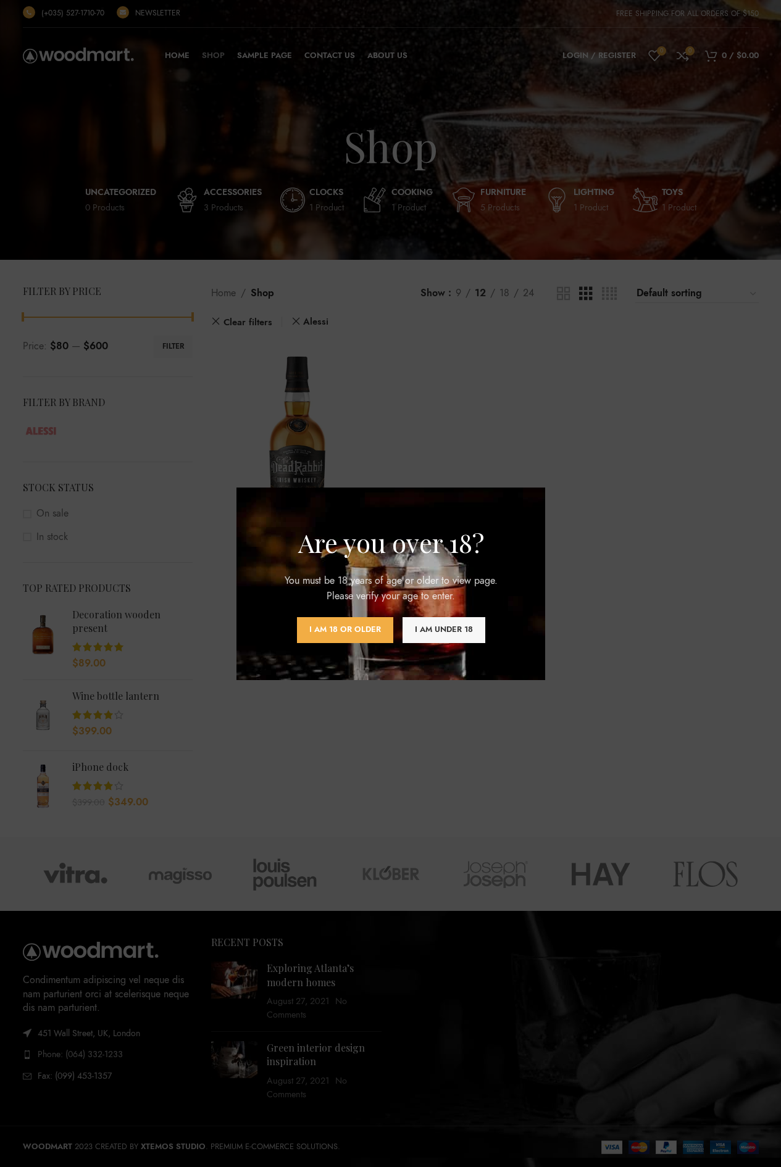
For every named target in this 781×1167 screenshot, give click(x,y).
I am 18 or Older (344, 629)
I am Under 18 (443, 629)
